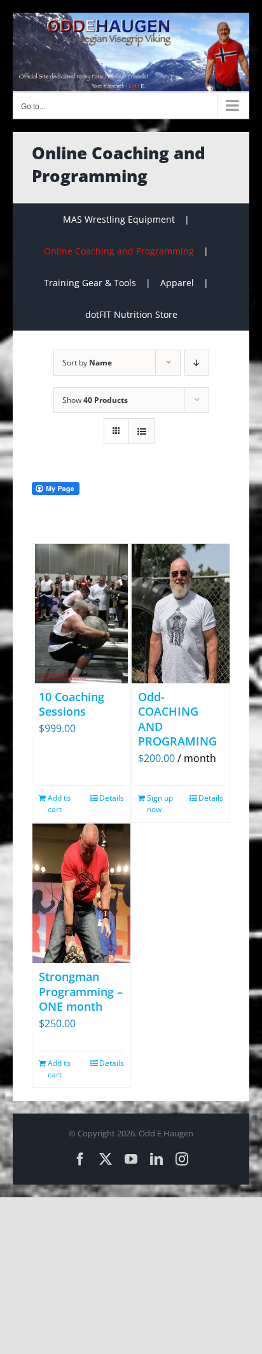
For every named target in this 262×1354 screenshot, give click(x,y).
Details (111, 797)
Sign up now (160, 803)
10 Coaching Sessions (71, 704)
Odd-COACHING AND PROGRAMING (177, 719)
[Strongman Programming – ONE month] (81, 893)
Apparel (177, 283)
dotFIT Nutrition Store (131, 314)
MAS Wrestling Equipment (119, 219)
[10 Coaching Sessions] (81, 613)
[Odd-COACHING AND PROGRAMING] (181, 613)
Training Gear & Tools (90, 283)
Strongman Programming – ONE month (81, 991)
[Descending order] (196, 363)
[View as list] (141, 431)
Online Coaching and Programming (119, 251)
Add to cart (59, 803)
